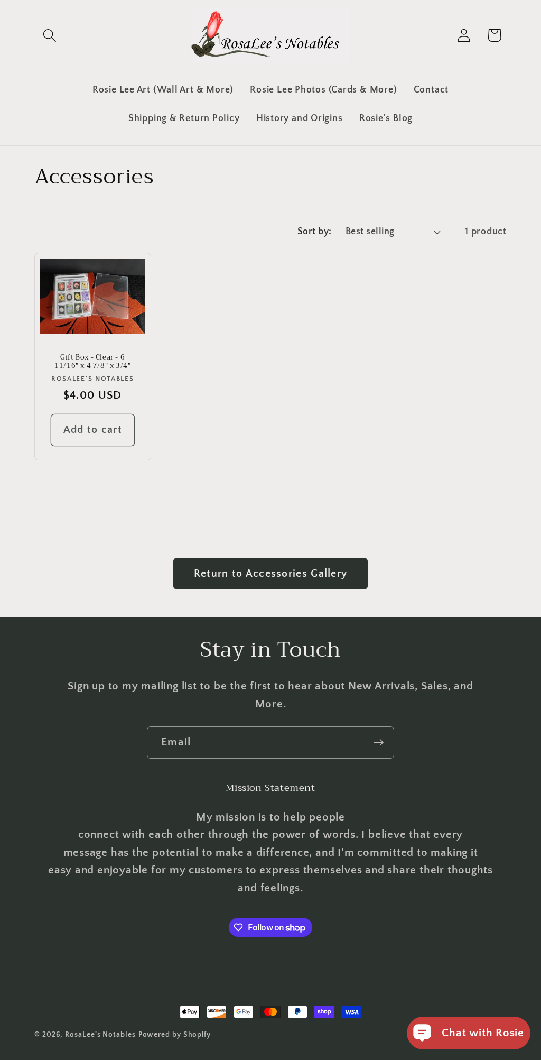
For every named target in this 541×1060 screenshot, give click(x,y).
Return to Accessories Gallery (271, 573)
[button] (49, 35)
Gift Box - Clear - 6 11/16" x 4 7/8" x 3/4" (92, 362)
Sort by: (314, 231)
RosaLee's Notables (100, 1034)
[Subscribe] (378, 742)
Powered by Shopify (174, 1034)
